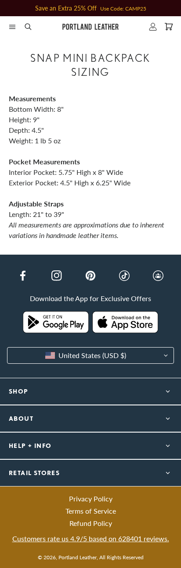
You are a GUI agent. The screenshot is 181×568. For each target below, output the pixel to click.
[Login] (153, 27)
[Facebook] (23, 275)
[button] (12, 27)
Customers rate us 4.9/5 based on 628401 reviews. (90, 538)
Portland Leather (77, 557)
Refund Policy (90, 523)
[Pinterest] (90, 275)
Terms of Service (90, 511)
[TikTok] (124, 275)
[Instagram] (56, 275)
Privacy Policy (90, 498)
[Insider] (158, 275)
